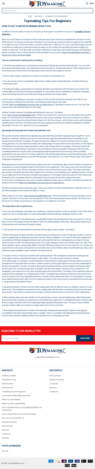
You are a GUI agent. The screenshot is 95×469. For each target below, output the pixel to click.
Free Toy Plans (7, 384)
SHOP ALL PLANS (9, 376)
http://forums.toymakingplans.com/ (22, 115)
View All (5, 451)
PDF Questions (7, 388)
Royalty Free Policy (9, 422)
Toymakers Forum (9, 380)
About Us (5, 430)
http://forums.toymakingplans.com (38, 196)
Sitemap (5, 438)
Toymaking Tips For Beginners (13, 392)
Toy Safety (53, 384)
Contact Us (6, 434)
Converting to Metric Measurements (16, 396)
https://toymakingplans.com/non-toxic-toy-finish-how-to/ (31, 105)
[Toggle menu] (3, 3)
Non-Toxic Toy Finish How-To (13, 418)
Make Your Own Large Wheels (13, 403)
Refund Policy (7, 426)
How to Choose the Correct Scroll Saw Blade (19, 414)
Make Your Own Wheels (11, 400)
